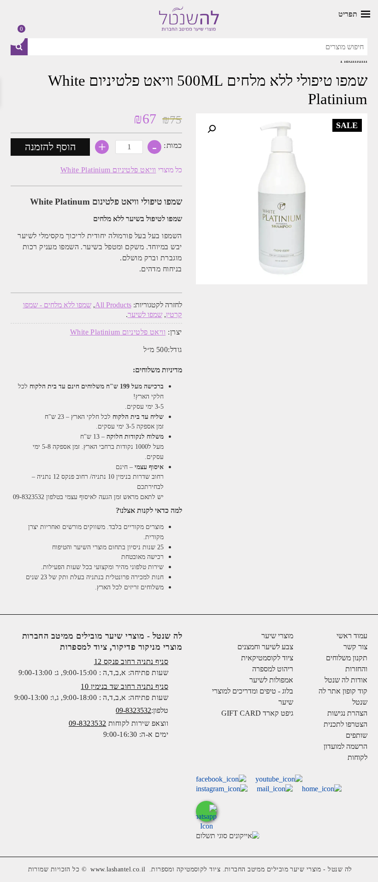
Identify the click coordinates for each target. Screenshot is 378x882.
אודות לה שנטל (346, 680)
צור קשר (355, 647)
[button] (211, 129)
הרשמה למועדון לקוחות (345, 751)
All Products (113, 305)
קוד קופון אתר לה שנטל (343, 696)
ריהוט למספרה (272, 669)
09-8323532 (133, 710)
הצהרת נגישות (347, 713)
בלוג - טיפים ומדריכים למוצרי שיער (252, 696)
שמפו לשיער (145, 314)
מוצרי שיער (277, 636)
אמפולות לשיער (271, 680)
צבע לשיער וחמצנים (265, 647)
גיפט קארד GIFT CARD (257, 713)
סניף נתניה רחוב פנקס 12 (131, 661)
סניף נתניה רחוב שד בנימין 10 (124, 686)
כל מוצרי (121, 170)
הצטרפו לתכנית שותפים (345, 729)
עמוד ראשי (352, 636)
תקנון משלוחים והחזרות (346, 663)
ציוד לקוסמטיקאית (267, 658)
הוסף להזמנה (50, 147)
